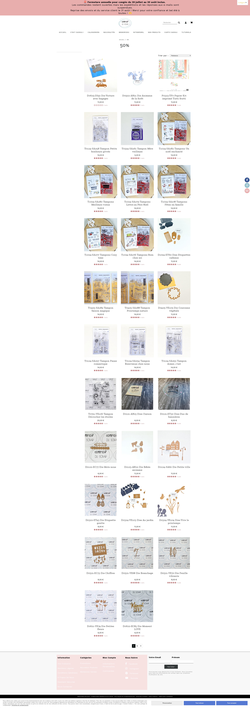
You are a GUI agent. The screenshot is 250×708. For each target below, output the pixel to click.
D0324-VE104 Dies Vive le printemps (174, 521)
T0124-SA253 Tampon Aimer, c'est (174, 362)
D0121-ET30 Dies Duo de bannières (174, 415)
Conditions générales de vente (102, 696)
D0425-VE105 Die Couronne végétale (174, 309)
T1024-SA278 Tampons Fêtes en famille (174, 203)
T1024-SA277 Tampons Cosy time (100, 256)
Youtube (131, 678)
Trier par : (163, 55)
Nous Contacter (65, 687)
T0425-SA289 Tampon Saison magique (100, 309)
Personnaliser (167, 703)
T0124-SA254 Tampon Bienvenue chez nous (137, 362)
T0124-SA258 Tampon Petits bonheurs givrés (100, 150)
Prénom (176, 657)
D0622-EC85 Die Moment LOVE (137, 628)
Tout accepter (231, 703)
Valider (171, 667)
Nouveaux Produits (88, 667)
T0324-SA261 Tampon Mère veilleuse (137, 150)
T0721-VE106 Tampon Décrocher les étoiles (100, 415)
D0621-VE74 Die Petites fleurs (100, 628)
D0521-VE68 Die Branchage (137, 573)
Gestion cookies (141, 696)
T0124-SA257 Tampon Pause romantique (100, 362)
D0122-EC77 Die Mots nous (100, 466)
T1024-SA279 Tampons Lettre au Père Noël (137, 203)
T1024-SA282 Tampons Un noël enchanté (174, 150)
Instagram (132, 669)
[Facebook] (247, 180)
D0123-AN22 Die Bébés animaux (137, 468)
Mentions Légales (66, 668)
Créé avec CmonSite (166, 696)
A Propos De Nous (66, 677)
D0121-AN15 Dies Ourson (137, 413)
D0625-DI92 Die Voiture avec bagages (100, 97)
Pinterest (131, 673)
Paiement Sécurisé (66, 682)
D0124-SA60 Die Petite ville (174, 466)
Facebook (131, 664)
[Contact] (247, 190)
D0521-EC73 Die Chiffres (101, 573)
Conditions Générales (68, 673)
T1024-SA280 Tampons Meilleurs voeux (101, 203)
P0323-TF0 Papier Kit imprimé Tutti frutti (174, 97)
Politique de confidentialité (124, 696)
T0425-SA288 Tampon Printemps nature (137, 309)
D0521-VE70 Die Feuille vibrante (174, 574)
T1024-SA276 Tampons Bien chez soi (137, 256)
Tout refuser (200, 703)
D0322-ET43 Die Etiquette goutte (101, 521)
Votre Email (155, 657)
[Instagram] (247, 185)
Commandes (108, 671)
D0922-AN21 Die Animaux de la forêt (137, 97)
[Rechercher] (179, 22)
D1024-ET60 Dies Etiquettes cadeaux (174, 256)
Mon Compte (153, 696)
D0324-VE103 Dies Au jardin (137, 520)
